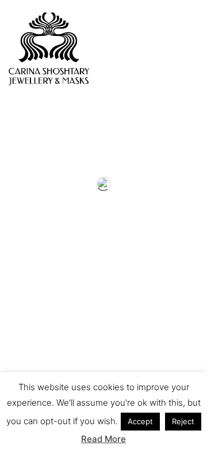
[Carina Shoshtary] (49, 49)
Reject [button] (183, 421)
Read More (103, 438)
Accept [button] (140, 421)
